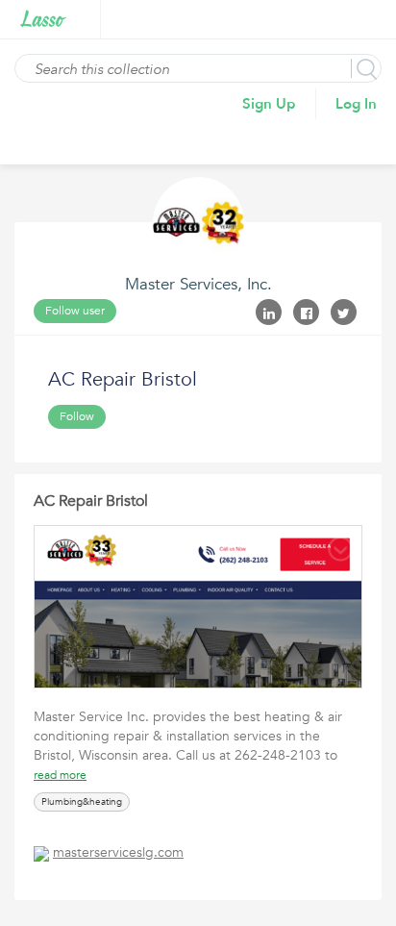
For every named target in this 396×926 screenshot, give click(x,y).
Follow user (75, 310)
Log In (356, 103)
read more (60, 775)
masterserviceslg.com (118, 852)
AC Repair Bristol (91, 501)
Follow (77, 416)
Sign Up (269, 103)
